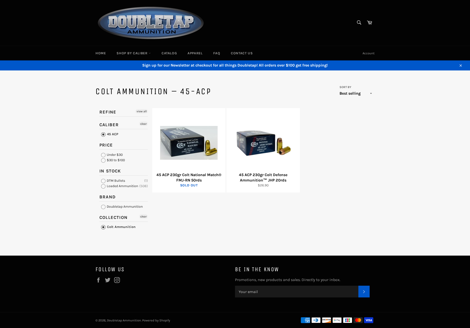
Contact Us (242, 53)
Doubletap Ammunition (124, 206)
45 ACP (112, 134)
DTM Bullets (115, 181)
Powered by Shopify (156, 320)
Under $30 (114, 155)
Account (369, 53)
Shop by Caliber (133, 53)
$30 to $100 (115, 160)
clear (143, 123)
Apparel (195, 53)
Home (100, 53)
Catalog (169, 53)
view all (142, 111)
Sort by (345, 87)
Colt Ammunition (121, 227)
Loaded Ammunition (122, 186)
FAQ (216, 53)
